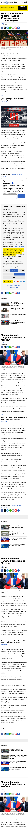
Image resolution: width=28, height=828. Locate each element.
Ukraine (3, 176)
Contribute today (22, 7)
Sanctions (4, 507)
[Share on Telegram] (7, 28)
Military (19, 174)
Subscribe (21, 196)
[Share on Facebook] (2, 28)
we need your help (18, 246)
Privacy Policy (15, 198)
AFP (3, 23)
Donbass (13, 174)
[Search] (24, 2)
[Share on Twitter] (5, 28)
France (19, 505)
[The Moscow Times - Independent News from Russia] (10, 2)
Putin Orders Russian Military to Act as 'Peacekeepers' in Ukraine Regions (12, 17)
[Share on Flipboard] (16, 28)
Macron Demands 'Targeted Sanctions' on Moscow (13, 337)
